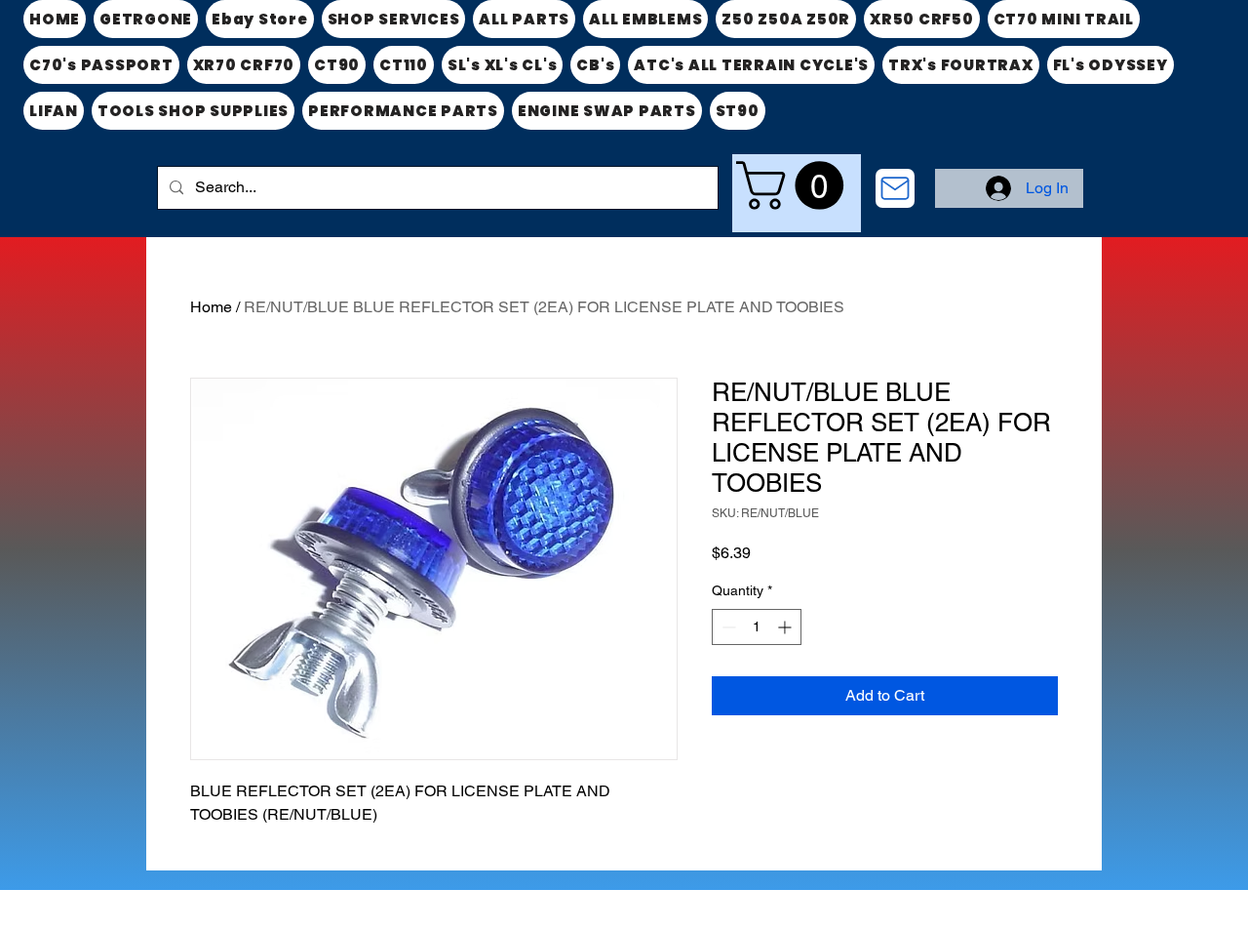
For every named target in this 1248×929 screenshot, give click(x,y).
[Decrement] (727, 627)
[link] (795, 185)
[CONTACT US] (895, 188)
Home (211, 307)
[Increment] (786, 627)
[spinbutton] (756, 627)
